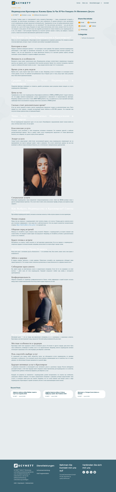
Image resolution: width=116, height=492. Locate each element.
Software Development (41, 15)
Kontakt (106, 3)
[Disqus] (58, 419)
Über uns (85, 3)
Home (78, 3)
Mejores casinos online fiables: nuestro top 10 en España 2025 (25, 393)
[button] (81, 22)
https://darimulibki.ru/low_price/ (26, 225)
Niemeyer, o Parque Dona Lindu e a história (88, 393)
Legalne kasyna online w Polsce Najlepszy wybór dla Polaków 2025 (56, 393)
